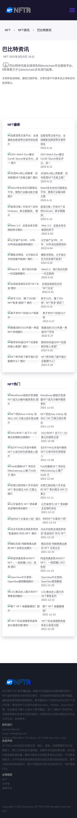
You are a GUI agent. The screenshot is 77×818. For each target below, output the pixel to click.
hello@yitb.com (18, 733)
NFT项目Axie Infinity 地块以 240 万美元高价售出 (53, 418)
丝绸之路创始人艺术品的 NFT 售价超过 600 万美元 (54, 489)
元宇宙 (6, 783)
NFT (8, 30)
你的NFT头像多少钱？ (55, 518)
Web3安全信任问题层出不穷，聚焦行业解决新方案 (53, 192)
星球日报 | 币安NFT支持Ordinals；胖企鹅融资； (52, 211)
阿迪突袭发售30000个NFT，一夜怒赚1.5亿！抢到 (53, 562)
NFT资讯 (24, 30)
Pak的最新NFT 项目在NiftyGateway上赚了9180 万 (53, 470)
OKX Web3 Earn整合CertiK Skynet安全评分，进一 (52, 158)
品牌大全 (7, 788)
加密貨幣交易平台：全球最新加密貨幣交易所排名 (53, 139)
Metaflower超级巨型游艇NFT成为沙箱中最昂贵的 (53, 399)
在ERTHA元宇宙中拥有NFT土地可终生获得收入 (54, 451)
